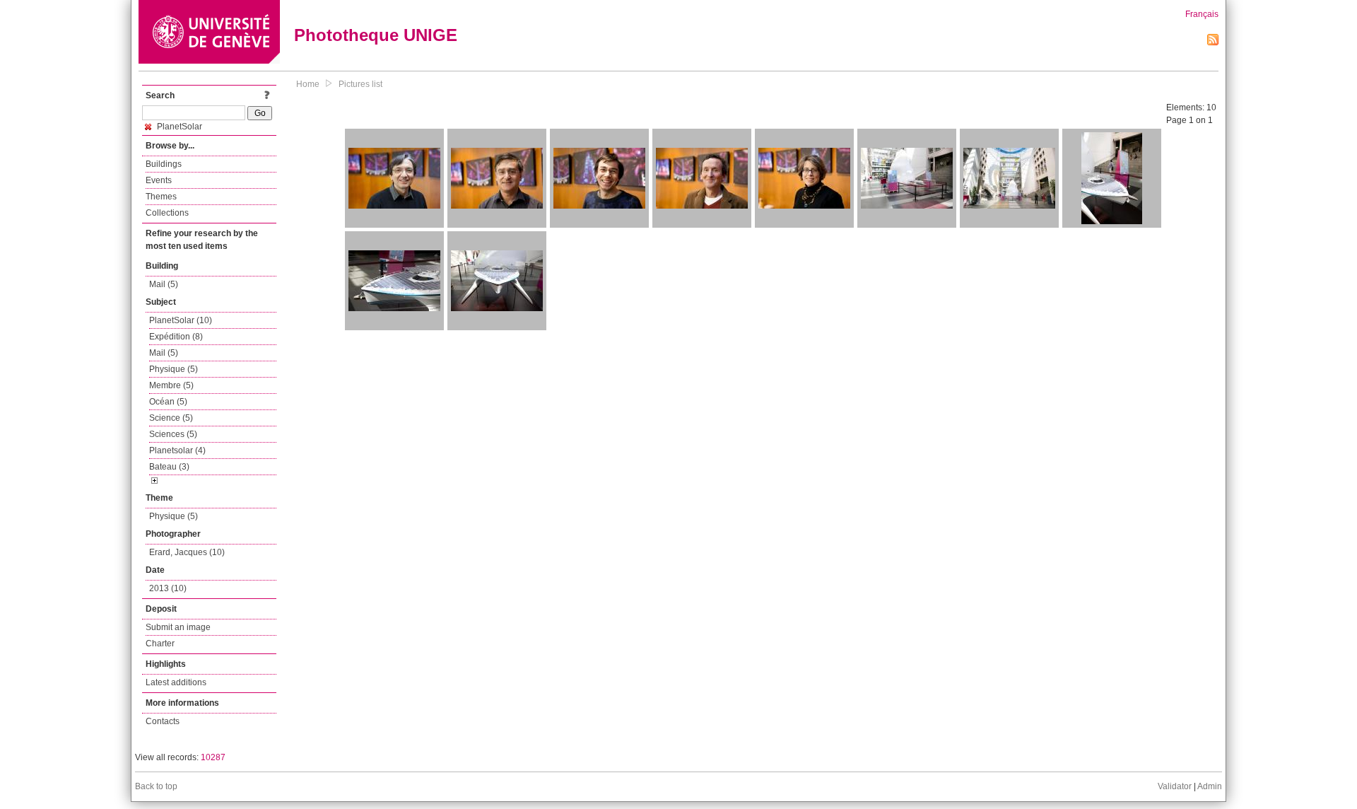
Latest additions (176, 682)
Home (307, 84)
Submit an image (178, 627)
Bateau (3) (169, 467)
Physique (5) (173, 369)
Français (1201, 14)
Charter (160, 643)
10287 (213, 757)
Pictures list (360, 84)
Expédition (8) (176, 337)
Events (159, 180)
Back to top (156, 786)
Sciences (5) (173, 434)
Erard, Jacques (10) (187, 552)
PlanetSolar (178, 127)
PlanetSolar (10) (180, 320)
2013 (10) (168, 588)
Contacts (163, 721)
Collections (167, 213)
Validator (1175, 786)
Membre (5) (171, 385)
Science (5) (171, 418)
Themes (161, 197)
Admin (1209, 786)
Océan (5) (168, 402)
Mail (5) (163, 284)
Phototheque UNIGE (375, 35)
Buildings (164, 164)
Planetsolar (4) (177, 450)
